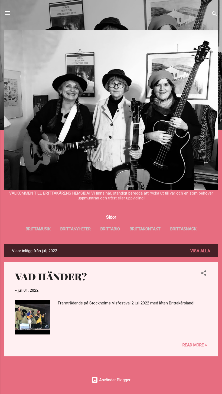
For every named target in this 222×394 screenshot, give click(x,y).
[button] (203, 274)
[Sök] (214, 14)
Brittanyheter (75, 228)
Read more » (194, 345)
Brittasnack (183, 228)
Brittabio (110, 228)
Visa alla (200, 250)
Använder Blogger (114, 379)
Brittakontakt (145, 228)
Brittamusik (38, 228)
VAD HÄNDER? (51, 276)
